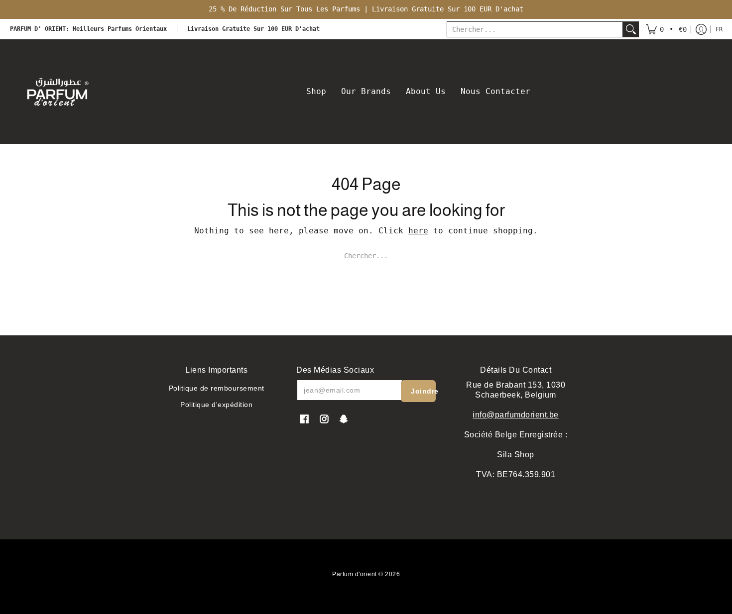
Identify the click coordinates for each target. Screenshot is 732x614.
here (418, 230)
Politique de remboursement (216, 388)
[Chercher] (631, 29)
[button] (666, 29)
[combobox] (535, 29)
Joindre (423, 391)
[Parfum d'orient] (57, 91)
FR (719, 29)
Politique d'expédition (216, 405)
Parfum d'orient (354, 574)
